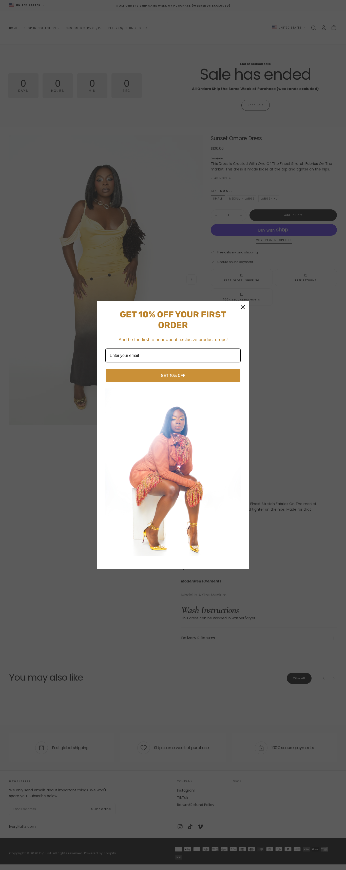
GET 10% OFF (173, 375)
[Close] (243, 307)
